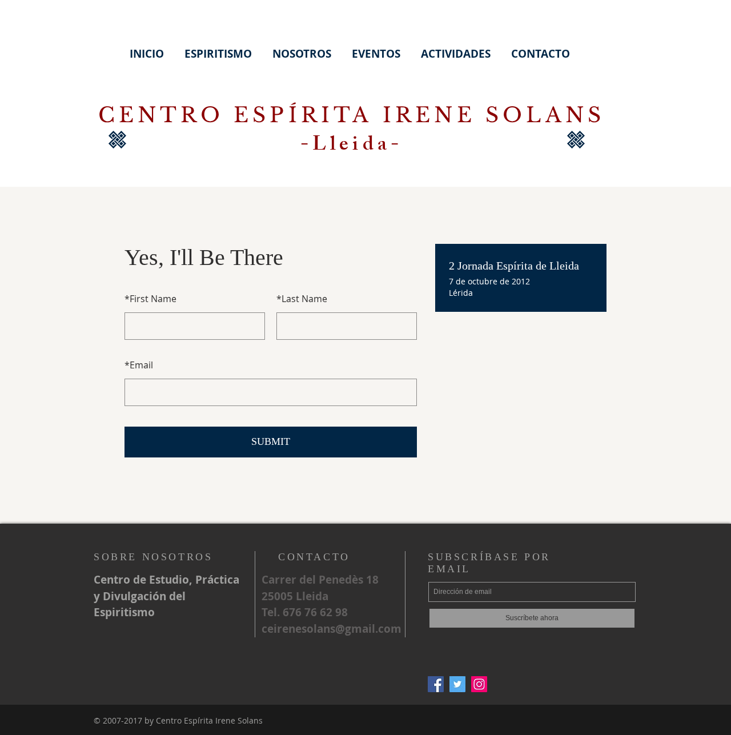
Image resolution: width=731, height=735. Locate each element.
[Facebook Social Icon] (436, 684)
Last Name (301, 298)
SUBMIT (270, 441)
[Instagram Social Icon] (479, 684)
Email (138, 365)
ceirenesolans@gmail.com (331, 628)
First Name (150, 298)
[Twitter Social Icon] (457, 684)
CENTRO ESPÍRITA (240, 115)
